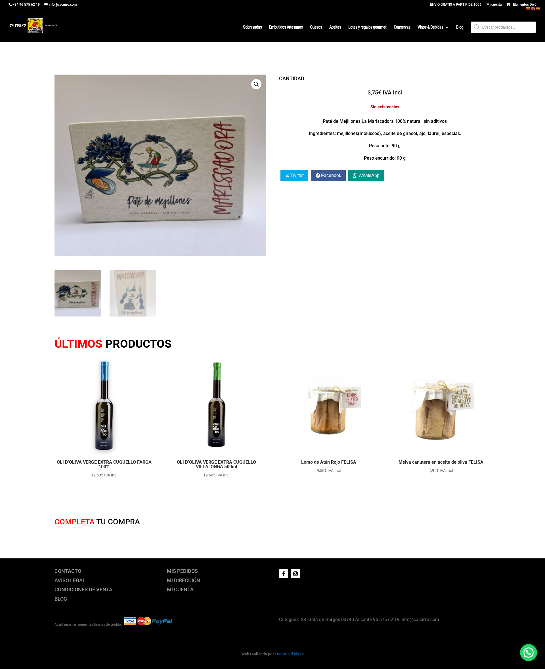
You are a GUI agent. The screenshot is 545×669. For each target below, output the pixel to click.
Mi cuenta (494, 5)
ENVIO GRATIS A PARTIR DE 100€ (455, 5)
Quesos (316, 27)
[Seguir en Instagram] (295, 573)
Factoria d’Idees (289, 654)
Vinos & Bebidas (430, 27)
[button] (256, 84)
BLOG (60, 599)
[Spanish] (538, 8)
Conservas (402, 27)
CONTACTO (67, 571)
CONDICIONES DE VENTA (83, 589)
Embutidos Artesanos (286, 27)
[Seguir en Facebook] (283, 573)
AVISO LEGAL (69, 580)
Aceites (335, 27)
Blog (459, 27)
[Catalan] (528, 8)
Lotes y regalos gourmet (367, 27)
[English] (533, 8)
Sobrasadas (252, 27)
